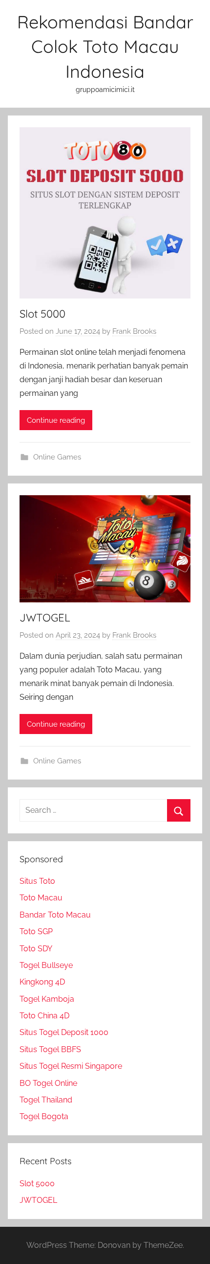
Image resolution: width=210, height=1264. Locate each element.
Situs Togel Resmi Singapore (71, 1066)
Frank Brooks (134, 331)
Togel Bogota (44, 1116)
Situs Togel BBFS (50, 1049)
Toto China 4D (44, 1015)
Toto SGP (36, 931)
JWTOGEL (45, 617)
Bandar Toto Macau (55, 914)
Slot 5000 (42, 314)
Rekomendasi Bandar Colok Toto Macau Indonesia (105, 46)
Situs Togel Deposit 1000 (64, 1032)
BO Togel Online (48, 1083)
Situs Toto (37, 881)
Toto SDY (36, 948)
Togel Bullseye (46, 965)
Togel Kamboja (47, 999)
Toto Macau (41, 897)
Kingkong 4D (42, 982)
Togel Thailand (46, 1099)
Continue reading (56, 420)
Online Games (57, 457)
